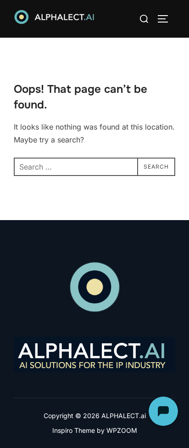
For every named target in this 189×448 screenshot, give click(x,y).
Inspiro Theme (73, 430)
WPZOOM (121, 430)
